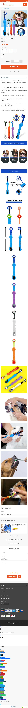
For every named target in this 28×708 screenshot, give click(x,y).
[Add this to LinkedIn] (3, 512)
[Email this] (6, 512)
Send (12, 632)
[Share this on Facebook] (0, 638)
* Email (3, 556)
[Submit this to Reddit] (5, 638)
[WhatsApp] (11, 512)
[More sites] (8, 638)
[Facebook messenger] (3, 638)
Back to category (5, 8)
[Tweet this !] (2, 512)
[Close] (0, 649)
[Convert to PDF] (5, 512)
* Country (3, 558)
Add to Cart (14, 66)
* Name (3, 552)
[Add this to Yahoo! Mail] (8, 512)
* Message (4, 562)
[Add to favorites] (10, 512)
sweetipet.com (14, 623)
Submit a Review (12, 576)
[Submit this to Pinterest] (4, 512)
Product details (4, 77)
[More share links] (12, 512)
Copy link (13, 706)
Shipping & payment (6, 514)
